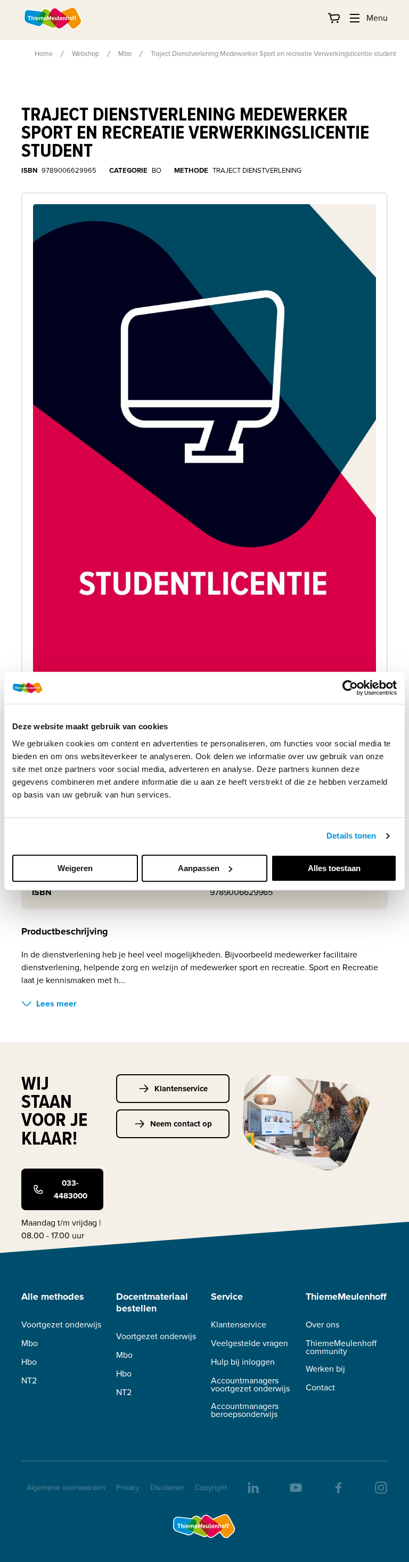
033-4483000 (70, 1189)
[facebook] (337, 1486)
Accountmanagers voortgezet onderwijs (250, 1384)
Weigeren (75, 868)
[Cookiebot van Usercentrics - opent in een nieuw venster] (350, 688)
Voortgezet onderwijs (61, 1324)
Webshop (85, 54)
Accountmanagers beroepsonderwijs (245, 1410)
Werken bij (325, 1369)
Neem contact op (181, 1124)
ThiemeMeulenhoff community (341, 1347)
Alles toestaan (334, 868)
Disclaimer (167, 1487)
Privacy (128, 1487)
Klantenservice (181, 1088)
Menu (377, 18)
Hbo (29, 1362)
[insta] (380, 1486)
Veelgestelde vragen (249, 1343)
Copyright (211, 1487)
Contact (320, 1387)
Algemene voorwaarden (66, 1487)
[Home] (53, 18)
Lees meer (56, 1003)
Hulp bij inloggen (243, 1362)
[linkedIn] (252, 1486)
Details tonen (351, 835)
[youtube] (295, 1486)
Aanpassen (198, 868)
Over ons (322, 1324)
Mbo (125, 54)
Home (44, 54)
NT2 (29, 1380)
